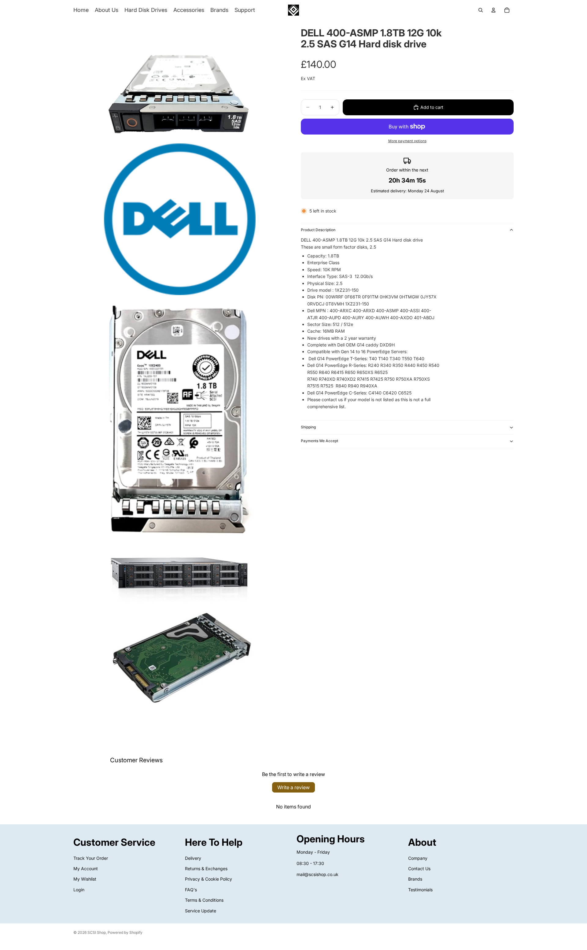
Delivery (193, 858)
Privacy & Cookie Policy (208, 879)
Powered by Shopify (125, 932)
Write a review (293, 787)
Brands (415, 879)
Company (417, 858)
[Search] (480, 10)
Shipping (308, 427)
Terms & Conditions (204, 900)
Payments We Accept (319, 440)
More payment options (407, 141)
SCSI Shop (96, 932)
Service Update (200, 910)
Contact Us (419, 868)
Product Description (318, 229)
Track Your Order (90, 858)
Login (78, 889)
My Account (85, 868)
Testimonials (420, 889)
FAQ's (191, 889)
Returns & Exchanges (206, 868)
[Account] (493, 10)
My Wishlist (84, 879)
